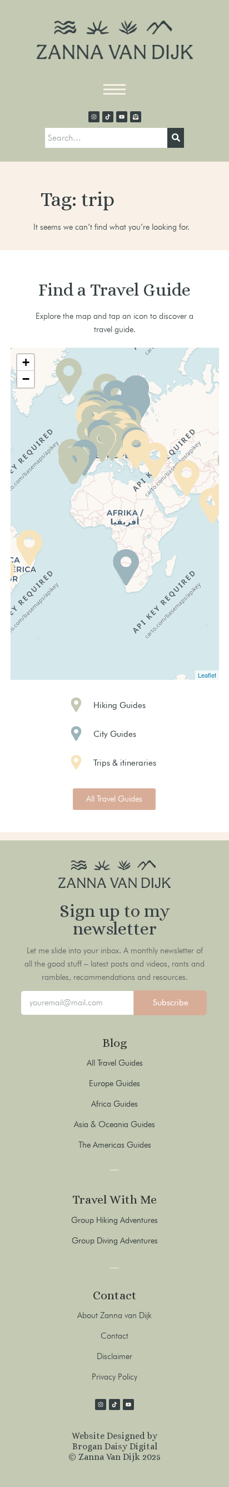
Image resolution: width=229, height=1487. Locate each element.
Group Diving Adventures (115, 1241)
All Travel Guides (115, 1063)
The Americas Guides (114, 1145)
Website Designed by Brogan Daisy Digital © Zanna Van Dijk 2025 (114, 1446)
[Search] (175, 138)
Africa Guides (114, 1104)
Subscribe (170, 1003)
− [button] (25, 379)
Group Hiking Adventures (114, 1220)
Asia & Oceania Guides (114, 1124)
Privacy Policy (114, 1377)
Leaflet (207, 674)
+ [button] (25, 362)
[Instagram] (93, 116)
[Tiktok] (107, 116)
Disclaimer (114, 1356)
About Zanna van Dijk (114, 1315)
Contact (114, 1336)
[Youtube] (121, 116)
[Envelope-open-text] (135, 116)
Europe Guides (114, 1083)
